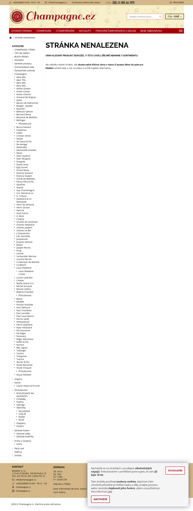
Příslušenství (25, 123)
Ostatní (20, 426)
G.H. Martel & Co (24, 193)
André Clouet (23, 91)
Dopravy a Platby (62, 483)
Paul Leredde (23, 313)
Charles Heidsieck (25, 224)
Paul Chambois (24, 310)
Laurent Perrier (24, 259)
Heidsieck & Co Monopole (23, 200)
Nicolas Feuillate (24, 304)
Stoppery (20, 423)
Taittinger (21, 350)
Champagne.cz (23, 487)
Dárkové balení (22, 430)
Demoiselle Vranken (26, 150)
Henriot (20, 210)
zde (110, 491)
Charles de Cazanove (27, 221)
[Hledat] (160, 16)
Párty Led (19, 448)
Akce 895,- (21, 82)
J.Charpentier (23, 233)
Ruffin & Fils (22, 341)
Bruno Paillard (23, 127)
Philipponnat (22, 321)
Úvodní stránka (21, 30)
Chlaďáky (21, 399)
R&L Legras (22, 347)
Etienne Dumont (24, 173)
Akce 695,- (21, 77)
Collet (19, 132)
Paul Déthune (23, 307)
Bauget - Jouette (24, 105)
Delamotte (21, 147)
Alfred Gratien (23, 88)
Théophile (21, 356)
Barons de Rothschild (27, 103)
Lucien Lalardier (24, 277)
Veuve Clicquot (23, 367)
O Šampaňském (65, 30)
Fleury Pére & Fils (25, 181)
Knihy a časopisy (22, 440)
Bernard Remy (23, 114)
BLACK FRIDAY (21, 56)
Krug (18, 250)
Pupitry (20, 401)
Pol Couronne (23, 330)
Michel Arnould (24, 286)
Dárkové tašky (23, 433)
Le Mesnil (21, 264)
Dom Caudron (23, 155)
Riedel (22, 416)
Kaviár (17, 382)
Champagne (43, 30)
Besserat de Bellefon (26, 117)
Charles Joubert (24, 227)
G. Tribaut (21, 196)
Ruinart (20, 344)
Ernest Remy (22, 170)
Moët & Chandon (24, 291)
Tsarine (20, 359)
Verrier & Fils (22, 362)
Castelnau (21, 130)
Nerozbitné (24, 411)
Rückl (21, 419)
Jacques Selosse (24, 241)
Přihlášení (178, 2)
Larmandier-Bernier (26, 256)
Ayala (19, 100)
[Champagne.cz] (52, 16)
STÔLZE (22, 414)
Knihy (19, 444)
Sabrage (20, 404)
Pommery (21, 336)
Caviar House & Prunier (28, 385)
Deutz (19, 153)
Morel (19, 298)
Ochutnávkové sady (24, 67)
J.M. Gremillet (23, 236)
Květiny (18, 451)
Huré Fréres (22, 213)
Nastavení (100, 499)
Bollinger (20, 120)
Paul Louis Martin (25, 316)
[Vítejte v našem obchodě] (10, 37)
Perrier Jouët (22, 319)
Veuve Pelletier (23, 374)
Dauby (19, 138)
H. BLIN (20, 216)
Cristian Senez (23, 135)
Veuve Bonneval (24, 364)
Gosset (19, 187)
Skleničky (21, 407)
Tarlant (20, 353)
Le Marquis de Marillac (28, 262)
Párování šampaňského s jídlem (116, 30)
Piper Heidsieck (24, 327)
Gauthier (20, 184)
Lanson (20, 253)
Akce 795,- (21, 80)
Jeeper (19, 244)
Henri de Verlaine (25, 204)
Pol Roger (21, 333)
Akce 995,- (21, 85)
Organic (18, 379)
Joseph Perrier (23, 247)
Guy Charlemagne (25, 190)
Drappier (20, 161)
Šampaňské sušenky (24, 70)
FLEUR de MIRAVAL (25, 178)
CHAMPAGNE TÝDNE (24, 49)
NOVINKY (19, 60)
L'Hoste (20, 280)
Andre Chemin (23, 94)
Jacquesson (22, 239)
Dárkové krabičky (24, 436)
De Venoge (21, 144)
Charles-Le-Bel (23, 230)
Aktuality (85, 30)
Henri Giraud (23, 207)
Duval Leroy (22, 164)
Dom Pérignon (23, 158)
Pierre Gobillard (24, 324)
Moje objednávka (151, 30)
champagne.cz (23, 490)
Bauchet (20, 108)
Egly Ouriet (22, 167)
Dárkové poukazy (23, 63)
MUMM (20, 301)
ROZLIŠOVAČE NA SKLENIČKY (25, 395)
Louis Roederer (24, 267)
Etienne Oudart (24, 175)
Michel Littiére (23, 289)
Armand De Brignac (26, 97)
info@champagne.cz (58, 2)
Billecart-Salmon (24, 111)
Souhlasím (175, 470)
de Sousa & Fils (24, 141)
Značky (17, 455)
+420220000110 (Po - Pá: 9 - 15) (26, 2)
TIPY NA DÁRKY (22, 53)
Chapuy (20, 219)
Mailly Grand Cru (25, 283)
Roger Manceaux (24, 339)
